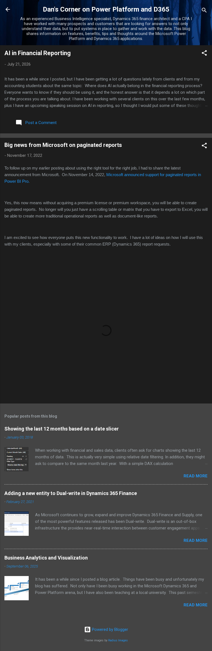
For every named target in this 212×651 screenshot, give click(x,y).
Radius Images (118, 640)
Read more (196, 476)
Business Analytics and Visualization (46, 558)
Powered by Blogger (109, 629)
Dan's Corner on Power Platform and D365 (106, 9)
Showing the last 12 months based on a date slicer (61, 429)
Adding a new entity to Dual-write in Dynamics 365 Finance (70, 493)
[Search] (204, 11)
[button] (204, 54)
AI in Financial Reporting (37, 53)
